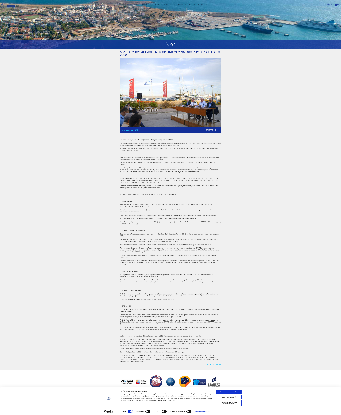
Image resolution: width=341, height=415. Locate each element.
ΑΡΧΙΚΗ (136, 5)
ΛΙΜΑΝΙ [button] (157, 5)
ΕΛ (336, 5)
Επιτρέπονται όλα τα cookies (229, 392)
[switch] (147, 411)
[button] (152, 5)
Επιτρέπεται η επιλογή (229, 397)
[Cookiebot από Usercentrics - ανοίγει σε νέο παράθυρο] (109, 411)
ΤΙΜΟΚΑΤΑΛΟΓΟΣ (183, 5)
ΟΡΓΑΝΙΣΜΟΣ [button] (146, 5)
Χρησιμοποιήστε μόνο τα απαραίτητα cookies (229, 402)
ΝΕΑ (193, 5)
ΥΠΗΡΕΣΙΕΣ (168, 5)
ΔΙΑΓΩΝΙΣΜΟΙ (202, 5)
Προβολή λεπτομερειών (202, 411)
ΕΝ (338, 5)
